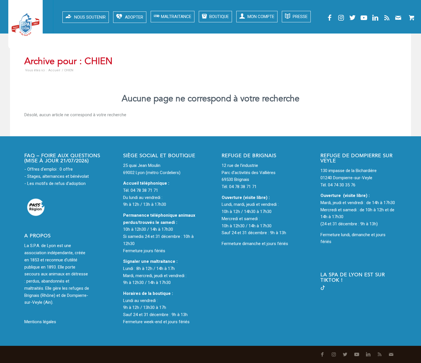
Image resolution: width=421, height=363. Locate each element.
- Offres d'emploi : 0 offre (48, 169)
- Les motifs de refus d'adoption (55, 183)
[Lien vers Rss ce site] (387, 17)
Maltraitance (176, 16)
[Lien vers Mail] (398, 17)
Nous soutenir (90, 17)
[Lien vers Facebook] (329, 17)
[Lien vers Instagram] (341, 17)
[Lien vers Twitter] (352, 17)
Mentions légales (40, 321)
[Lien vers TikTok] (322, 288)
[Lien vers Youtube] (364, 17)
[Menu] (32, 16)
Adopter (134, 17)
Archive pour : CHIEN (68, 61)
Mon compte (260, 16)
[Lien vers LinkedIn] (375, 17)
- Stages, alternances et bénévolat (56, 176)
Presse (300, 16)
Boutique (218, 16)
